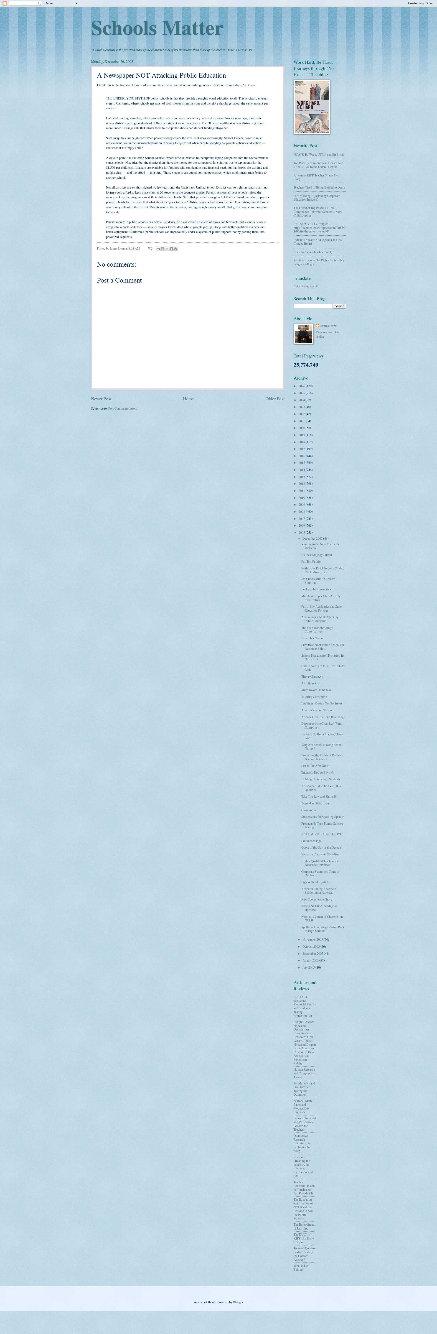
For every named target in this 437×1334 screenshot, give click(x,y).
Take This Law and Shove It (318, 796)
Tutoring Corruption (314, 696)
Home (188, 398)
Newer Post (101, 398)
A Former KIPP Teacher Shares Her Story (316, 177)
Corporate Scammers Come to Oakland (320, 873)
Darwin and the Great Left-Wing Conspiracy (321, 725)
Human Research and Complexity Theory (304, 1073)
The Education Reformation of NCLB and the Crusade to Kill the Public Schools (303, 1208)
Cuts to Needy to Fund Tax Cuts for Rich (323, 668)
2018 (302, 442)
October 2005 (311, 946)
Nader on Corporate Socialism (320, 854)
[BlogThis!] (162, 249)
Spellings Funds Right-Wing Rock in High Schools (323, 929)
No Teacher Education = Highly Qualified (321, 788)
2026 (302, 386)
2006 (302, 525)
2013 (302, 476)
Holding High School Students (320, 779)
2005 (302, 532)
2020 (302, 428)
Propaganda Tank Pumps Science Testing (322, 825)
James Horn (328, 326)
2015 (302, 462)
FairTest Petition (311, 561)
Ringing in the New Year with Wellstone (320, 546)
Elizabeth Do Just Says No (317, 772)
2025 (302, 393)
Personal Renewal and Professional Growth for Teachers (305, 1124)
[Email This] (158, 249)
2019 (302, 435)
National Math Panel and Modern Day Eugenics (303, 1106)
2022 (302, 414)
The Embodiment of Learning (304, 1226)
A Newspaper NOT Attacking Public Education (320, 619)
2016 (302, 456)
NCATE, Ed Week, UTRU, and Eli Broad (319, 154)
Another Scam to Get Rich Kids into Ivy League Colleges (319, 262)
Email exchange (311, 841)
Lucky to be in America (316, 589)
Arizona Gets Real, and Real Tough (323, 717)
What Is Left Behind (301, 1267)
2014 (302, 469)
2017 (302, 448)
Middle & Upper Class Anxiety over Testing (320, 598)
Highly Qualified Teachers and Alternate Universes (320, 863)
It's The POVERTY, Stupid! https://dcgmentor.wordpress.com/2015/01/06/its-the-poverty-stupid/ (320, 227)
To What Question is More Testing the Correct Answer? (305, 1254)
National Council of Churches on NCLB (322, 918)
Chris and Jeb (309, 810)
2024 (302, 400)
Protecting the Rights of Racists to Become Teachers (322, 757)
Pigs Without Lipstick (315, 882)
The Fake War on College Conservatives (317, 629)
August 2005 (310, 960)
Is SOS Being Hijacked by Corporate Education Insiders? (317, 198)
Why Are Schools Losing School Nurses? (322, 746)
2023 (302, 407)
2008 (302, 511)
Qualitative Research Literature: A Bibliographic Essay (302, 1143)
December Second (312, 638)
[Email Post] (150, 248)
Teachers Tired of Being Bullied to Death (319, 187)
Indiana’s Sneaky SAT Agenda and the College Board (318, 241)
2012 (302, 483)
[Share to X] (167, 249)
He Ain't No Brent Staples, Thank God (322, 736)
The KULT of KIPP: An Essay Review (304, 1238)
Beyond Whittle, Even (315, 803)
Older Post (275, 398)
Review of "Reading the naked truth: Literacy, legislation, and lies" (303, 1166)
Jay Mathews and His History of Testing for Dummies (304, 1089)
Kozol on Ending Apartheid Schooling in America (318, 891)
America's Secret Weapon (317, 710)
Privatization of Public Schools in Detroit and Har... (322, 647)
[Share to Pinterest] (175, 249)
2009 (302, 504)
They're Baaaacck (312, 676)
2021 (302, 421)
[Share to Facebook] (171, 249)
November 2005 (313, 939)
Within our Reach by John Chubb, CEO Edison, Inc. (322, 570)
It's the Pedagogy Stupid (316, 555)
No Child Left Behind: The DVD (321, 834)
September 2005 (313, 953)
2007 (302, 518)
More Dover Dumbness (316, 690)
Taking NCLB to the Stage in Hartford (319, 908)
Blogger (238, 1302)
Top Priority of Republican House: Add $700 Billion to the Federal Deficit (318, 165)
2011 (302, 490)
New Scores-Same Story (316, 899)
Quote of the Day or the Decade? (321, 847)
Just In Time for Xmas (315, 765)
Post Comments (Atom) (123, 408)
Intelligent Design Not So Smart (321, 703)
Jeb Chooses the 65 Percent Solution (318, 580)
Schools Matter (157, 27)
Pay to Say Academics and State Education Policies (321, 608)
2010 (302, 497)
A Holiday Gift (310, 683)
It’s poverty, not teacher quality (313, 252)
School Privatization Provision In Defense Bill (322, 657)
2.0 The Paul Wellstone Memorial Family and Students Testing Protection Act (305, 1006)
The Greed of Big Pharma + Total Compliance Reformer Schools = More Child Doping (318, 211)
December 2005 (312, 538)
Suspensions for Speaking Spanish (322, 816)
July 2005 (308, 967)
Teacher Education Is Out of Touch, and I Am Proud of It (304, 1188)
